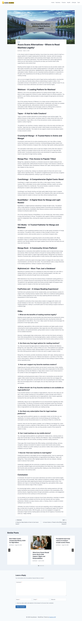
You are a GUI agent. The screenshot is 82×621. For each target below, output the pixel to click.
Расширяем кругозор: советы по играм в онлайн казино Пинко (63, 540)
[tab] (38, 565)
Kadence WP (52, 617)
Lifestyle (74, 2)
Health (68, 2)
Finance (64, 2)
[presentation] (41, 542)
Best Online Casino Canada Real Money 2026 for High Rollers (17, 540)
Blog (19, 42)
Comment (19, 582)
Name (18, 599)
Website (53, 599)
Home (52, 2)
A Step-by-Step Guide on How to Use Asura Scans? (27, 522)
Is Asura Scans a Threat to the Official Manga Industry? (54, 522)
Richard (20, 50)
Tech (78, 2)
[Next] (73, 550)
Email (35, 599)
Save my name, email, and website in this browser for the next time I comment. (35, 603)
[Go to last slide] (9, 550)
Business (58, 2)
